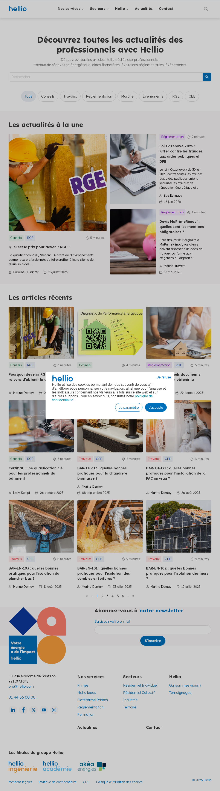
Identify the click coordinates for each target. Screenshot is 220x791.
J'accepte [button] (156, 407)
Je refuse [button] (164, 377)
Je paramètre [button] (129, 407)
